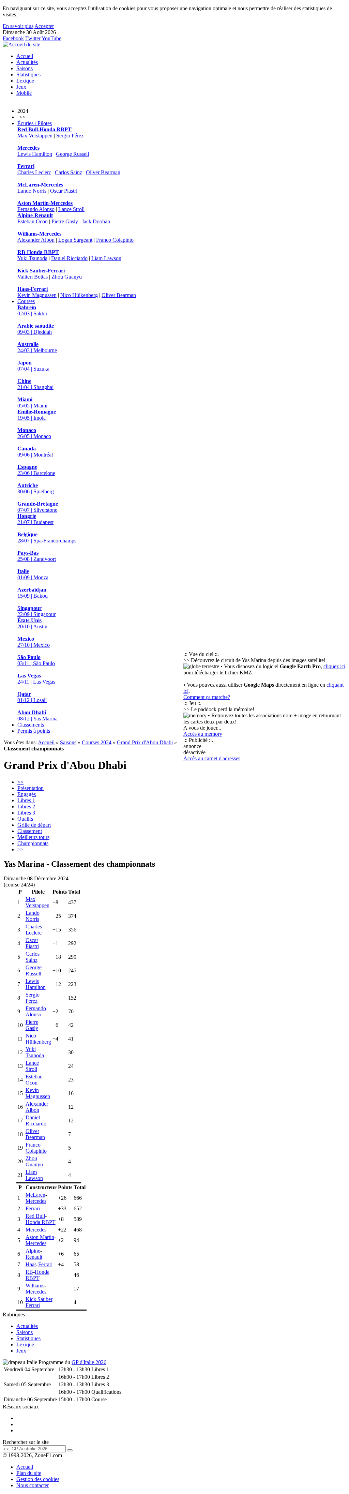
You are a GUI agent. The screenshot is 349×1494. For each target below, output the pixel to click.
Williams (35, 1285)
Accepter (44, 26)
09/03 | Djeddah (35, 329)
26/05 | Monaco (34, 433)
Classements (30, 725)
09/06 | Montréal (35, 452)
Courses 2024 (96, 742)
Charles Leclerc (34, 172)
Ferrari (33, 1208)
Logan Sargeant (75, 240)
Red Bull (35, 1216)
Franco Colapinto (115, 240)
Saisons (24, 68)
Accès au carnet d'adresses (211, 758)
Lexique (25, 81)
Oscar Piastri (63, 191)
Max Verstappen (34, 135)
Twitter (33, 38)
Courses (26, 301)
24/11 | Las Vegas (36, 679)
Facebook (13, 38)
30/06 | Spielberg (35, 488)
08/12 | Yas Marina (37, 715)
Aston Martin (40, 1237)
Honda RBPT (41, 1222)
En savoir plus (18, 26)
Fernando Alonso (36, 209)
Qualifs (25, 819)
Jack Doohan (96, 221)
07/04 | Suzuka (33, 366)
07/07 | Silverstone (37, 507)
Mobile (24, 93)
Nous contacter (32, 1485)
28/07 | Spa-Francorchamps (46, 537)
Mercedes (36, 1201)
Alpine (33, 1251)
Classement (29, 831)
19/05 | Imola (36, 415)
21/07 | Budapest (35, 519)
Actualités (27, 62)
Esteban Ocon (32, 221)
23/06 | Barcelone (36, 470)
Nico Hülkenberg (79, 295)
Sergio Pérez (70, 135)
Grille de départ (34, 825)
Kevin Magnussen (37, 295)
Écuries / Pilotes (34, 123)
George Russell (72, 154)
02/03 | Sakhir (32, 310)
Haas (31, 1264)
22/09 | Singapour (36, 611)
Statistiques (28, 74)
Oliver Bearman (103, 172)
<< (20, 782)
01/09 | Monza (32, 574)
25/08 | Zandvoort (36, 556)
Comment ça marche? (206, 697)
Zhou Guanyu (66, 277)
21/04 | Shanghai (35, 384)
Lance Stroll (71, 209)
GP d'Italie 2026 (89, 1362)
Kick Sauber (39, 1299)
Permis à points (33, 731)
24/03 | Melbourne (37, 347)
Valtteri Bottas (32, 277)
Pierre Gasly (64, 221)
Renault (34, 1257)
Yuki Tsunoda (32, 258)
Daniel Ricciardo (69, 258)
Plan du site (28, 1473)
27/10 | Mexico (33, 642)
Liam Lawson (106, 258)
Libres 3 (26, 813)
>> (20, 849)
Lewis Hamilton (34, 154)
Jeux (21, 87)
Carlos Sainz (68, 172)
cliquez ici (334, 666)
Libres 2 (26, 806)
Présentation (30, 788)
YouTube (51, 38)
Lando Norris (31, 191)
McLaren (35, 1195)
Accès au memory (202, 734)
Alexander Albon (36, 240)
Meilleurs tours (33, 837)
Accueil (24, 56)
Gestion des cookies (37, 1479)
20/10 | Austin (32, 623)
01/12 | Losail (32, 697)
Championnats (32, 843)
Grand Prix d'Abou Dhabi (145, 742)
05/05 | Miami (32, 402)
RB (29, 1272)
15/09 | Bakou (32, 593)
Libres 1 (26, 800)
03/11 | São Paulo (36, 660)
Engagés (26, 794)
